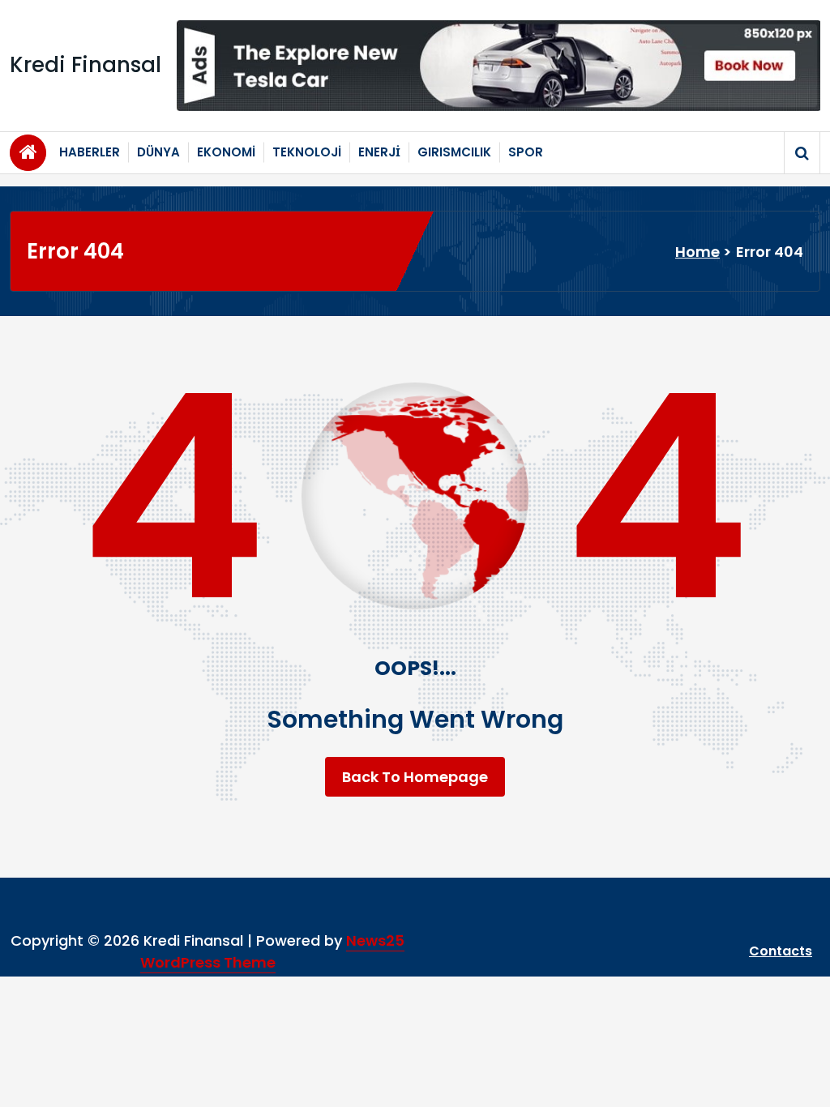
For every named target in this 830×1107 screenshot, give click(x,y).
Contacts (780, 951)
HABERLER (89, 151)
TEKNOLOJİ (306, 151)
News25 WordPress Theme (272, 951)
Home (697, 251)
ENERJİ (379, 151)
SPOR (525, 151)
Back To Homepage (415, 777)
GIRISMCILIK (454, 151)
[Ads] (498, 65)
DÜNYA (158, 151)
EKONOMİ (226, 151)
